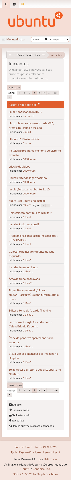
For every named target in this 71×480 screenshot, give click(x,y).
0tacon (27, 143)
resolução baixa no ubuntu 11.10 (29, 189)
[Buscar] (46, 39)
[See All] (10, 55)
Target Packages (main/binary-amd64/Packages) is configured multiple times (34, 294)
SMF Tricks (50, 459)
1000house (29, 159)
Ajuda (14, 452)
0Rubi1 (27, 131)
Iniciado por (28, 104)
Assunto (14, 104)
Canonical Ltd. (42, 468)
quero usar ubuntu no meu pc (27, 200)
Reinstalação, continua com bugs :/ (30, 212)
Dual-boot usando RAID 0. (25, 111)
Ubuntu (25, 468)
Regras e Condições (30, 452)
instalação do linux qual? (24, 224)
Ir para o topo (15, 385)
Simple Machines (47, 474)
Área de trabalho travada (24, 278)
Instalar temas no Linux (23, 267)
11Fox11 (28, 260)
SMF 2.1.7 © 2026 (24, 474)
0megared (28, 115)
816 (56, 92)
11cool (27, 216)
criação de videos (19, 166)
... (49, 92)
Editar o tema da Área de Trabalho (30, 310)
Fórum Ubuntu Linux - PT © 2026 (35, 447)
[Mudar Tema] (23, 4)
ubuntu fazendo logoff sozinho (28, 177)
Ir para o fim (14, 88)
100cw (27, 204)
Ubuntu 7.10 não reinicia (24, 139)
